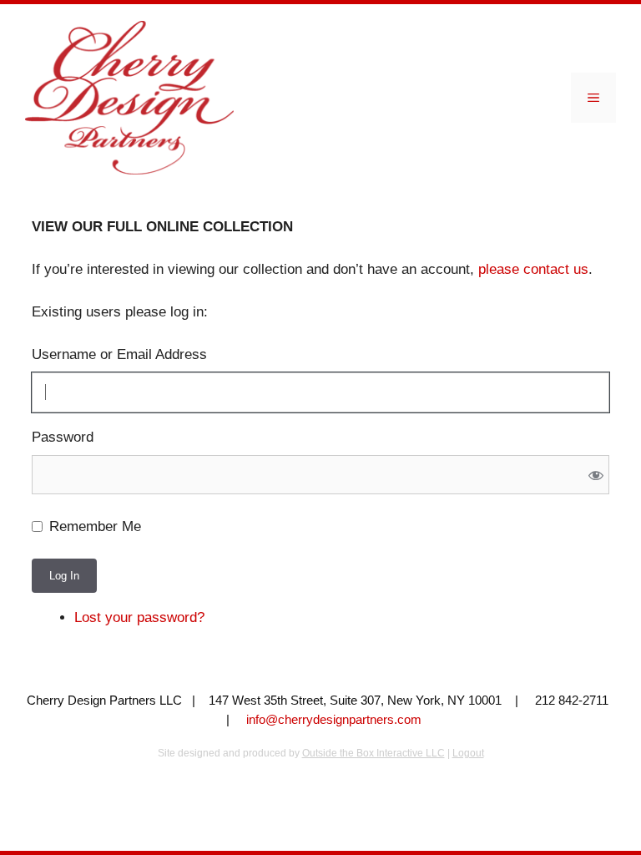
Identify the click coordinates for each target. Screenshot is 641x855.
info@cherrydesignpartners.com (333, 719)
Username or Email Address (119, 354)
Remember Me (95, 526)
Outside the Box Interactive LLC (373, 753)
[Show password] (595, 474)
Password (62, 437)
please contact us (533, 269)
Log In (64, 575)
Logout (468, 753)
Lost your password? (139, 617)
